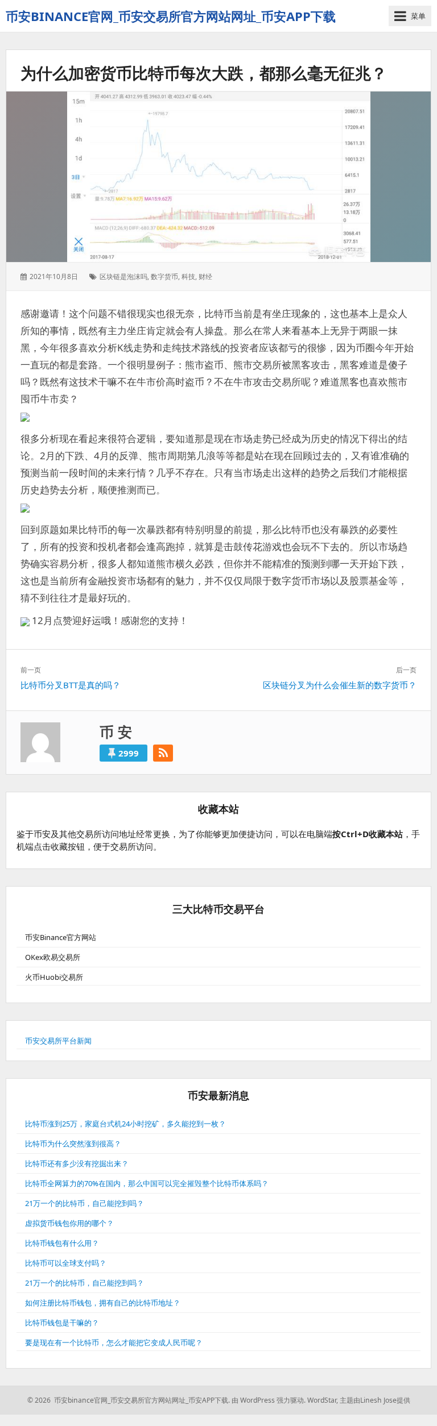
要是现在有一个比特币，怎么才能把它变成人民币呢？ (114, 1342)
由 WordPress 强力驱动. (269, 1400)
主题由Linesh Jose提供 (375, 1400)
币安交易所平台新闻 (58, 1041)
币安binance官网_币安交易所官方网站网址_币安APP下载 (171, 15)
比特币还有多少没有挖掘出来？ (77, 1163)
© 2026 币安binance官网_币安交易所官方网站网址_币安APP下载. (128, 1400)
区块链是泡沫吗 (123, 276)
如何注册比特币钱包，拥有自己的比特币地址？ (102, 1303)
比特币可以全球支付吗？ (65, 1263)
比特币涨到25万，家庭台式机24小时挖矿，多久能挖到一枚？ (125, 1124)
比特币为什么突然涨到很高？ (73, 1143)
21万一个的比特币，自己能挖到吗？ (84, 1203)
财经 (205, 276)
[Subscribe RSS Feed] (163, 753)
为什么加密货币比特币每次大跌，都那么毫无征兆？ (203, 73)
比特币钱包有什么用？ (62, 1243)
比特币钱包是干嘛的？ (62, 1322)
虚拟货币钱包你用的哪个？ (69, 1223)
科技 (188, 276)
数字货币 (164, 276)
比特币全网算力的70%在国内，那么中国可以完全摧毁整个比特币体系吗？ (147, 1183)
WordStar (321, 1400)
